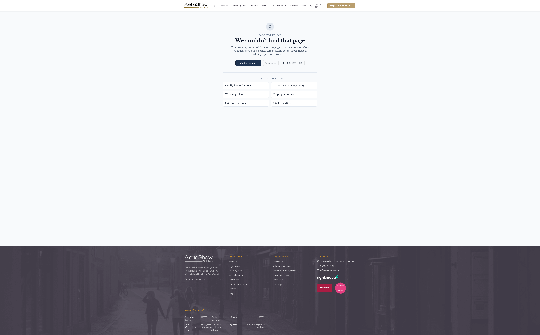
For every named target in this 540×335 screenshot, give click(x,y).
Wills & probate (234, 94)
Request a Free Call (341, 5)
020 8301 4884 (317, 5)
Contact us (270, 63)
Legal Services (218, 5)
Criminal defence (236, 103)
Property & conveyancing (288, 85)
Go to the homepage (248, 63)
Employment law (283, 94)
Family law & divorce (238, 85)
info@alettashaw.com (330, 270)
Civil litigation (282, 103)
